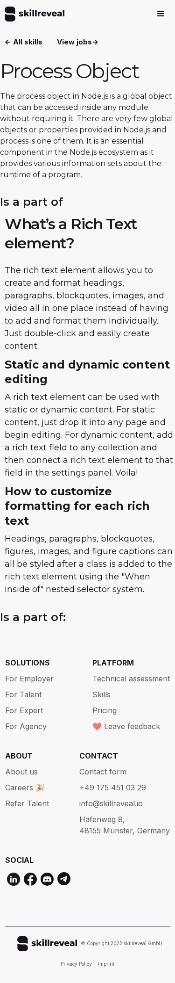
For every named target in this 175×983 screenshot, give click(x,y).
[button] (161, 14)
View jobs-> (77, 41)
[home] (32, 14)
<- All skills (23, 41)
